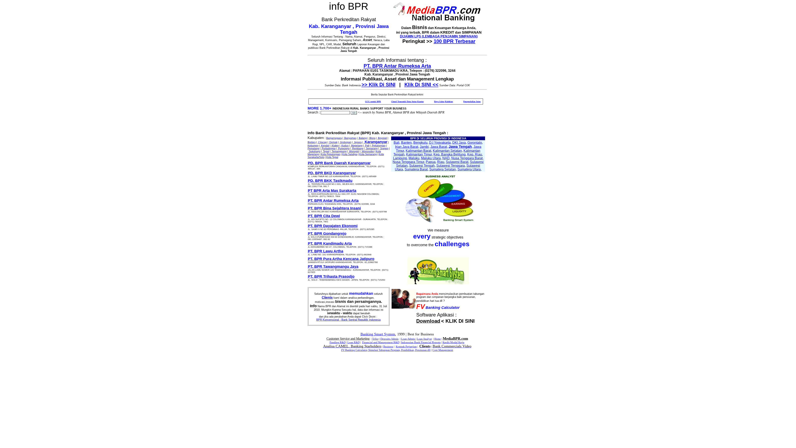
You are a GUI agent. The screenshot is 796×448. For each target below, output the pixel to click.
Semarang (371, 148)
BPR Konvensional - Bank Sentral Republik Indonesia (348, 319)
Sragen (384, 148)
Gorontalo (474, 142)
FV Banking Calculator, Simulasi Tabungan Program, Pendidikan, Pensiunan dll (386, 350)
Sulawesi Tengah (422, 165)
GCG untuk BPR (356, 101)
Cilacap (322, 142)
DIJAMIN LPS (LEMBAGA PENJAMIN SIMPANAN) (439, 36)
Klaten (335, 145)
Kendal (324, 145)
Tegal (325, 151)
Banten (406, 142)
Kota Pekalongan (330, 154)
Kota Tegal (332, 157)
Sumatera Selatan (442, 169)
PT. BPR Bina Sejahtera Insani (334, 208)
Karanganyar (375, 142)
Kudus (345, 145)
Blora (372, 138)
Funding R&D (338, 342)
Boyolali (382, 138)
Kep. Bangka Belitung (449, 154)
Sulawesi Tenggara (450, 165)
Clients (327, 297)
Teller (375, 338)
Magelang (357, 145)
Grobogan (345, 142)
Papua (431, 162)
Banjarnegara (334, 138)
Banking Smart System (377, 334)
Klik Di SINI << (421, 84)
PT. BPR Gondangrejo (327, 233)
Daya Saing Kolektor (426, 101)
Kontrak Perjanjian (406, 346)
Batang (362, 138)
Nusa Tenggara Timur (408, 162)
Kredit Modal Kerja (453, 342)
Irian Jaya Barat (406, 147)
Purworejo (343, 148)
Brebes (312, 142)
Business (388, 346)
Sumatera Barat (416, 169)
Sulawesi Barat (457, 162)
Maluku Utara (431, 158)
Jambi (424, 147)
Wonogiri (353, 151)
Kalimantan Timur (419, 154)
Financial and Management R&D (380, 342)
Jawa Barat (438, 147)
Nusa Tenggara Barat (467, 158)
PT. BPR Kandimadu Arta (330, 243)
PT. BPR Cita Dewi (324, 216)
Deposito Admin (389, 338)
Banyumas (350, 138)
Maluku (414, 158)
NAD (446, 158)
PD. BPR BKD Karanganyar (332, 173)
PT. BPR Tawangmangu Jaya (333, 266)
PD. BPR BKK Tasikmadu (330, 181)
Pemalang (313, 148)
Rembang (357, 148)
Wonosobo (367, 151)
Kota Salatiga (349, 154)
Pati (366, 145)
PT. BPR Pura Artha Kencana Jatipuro (341, 259)
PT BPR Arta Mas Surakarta (332, 191)
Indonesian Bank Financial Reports (421, 342)
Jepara (357, 142)
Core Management (442, 350)
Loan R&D (353, 342)
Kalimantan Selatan (447, 150)
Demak (333, 142)
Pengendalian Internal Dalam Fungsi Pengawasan (468, 101)
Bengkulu (420, 142)
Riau (440, 162)
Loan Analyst (424, 338)
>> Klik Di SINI (379, 84)
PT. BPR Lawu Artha (325, 251)
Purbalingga (328, 148)
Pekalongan (378, 145)
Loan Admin (408, 338)
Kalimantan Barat (418, 150)
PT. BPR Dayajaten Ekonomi (333, 226)
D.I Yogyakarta (440, 142)
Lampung (400, 158)
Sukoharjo (314, 151)
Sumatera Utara (469, 169)
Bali (396, 142)
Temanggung (339, 151)
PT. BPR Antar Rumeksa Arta (397, 66)
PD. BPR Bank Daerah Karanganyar (339, 163)
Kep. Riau (474, 154)
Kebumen (313, 145)
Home (437, 338)
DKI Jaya (459, 142)
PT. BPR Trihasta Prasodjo (331, 276)
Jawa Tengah (460, 147)
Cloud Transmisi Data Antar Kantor (390, 101)
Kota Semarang (368, 154)
